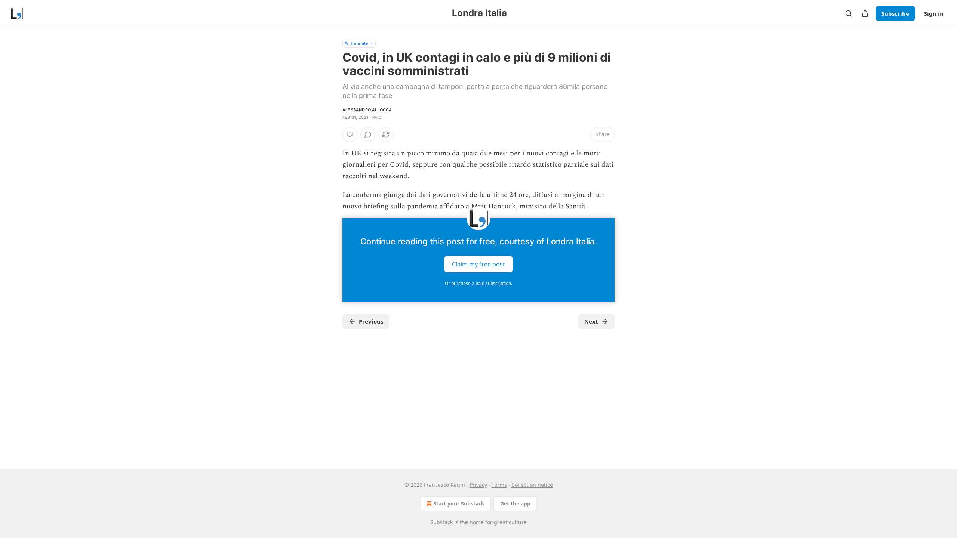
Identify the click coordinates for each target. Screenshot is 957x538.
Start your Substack (458, 503)
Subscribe (895, 13)
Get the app (515, 503)
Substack (441, 522)
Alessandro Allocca (367, 109)
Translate (359, 43)
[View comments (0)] (367, 134)
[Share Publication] (865, 13)
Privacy (478, 484)
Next (591, 321)
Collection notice (532, 484)
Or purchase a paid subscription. (478, 283)
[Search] (848, 13)
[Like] (349, 134)
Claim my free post (478, 264)
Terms (499, 484)
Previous (371, 321)
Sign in (934, 13)
